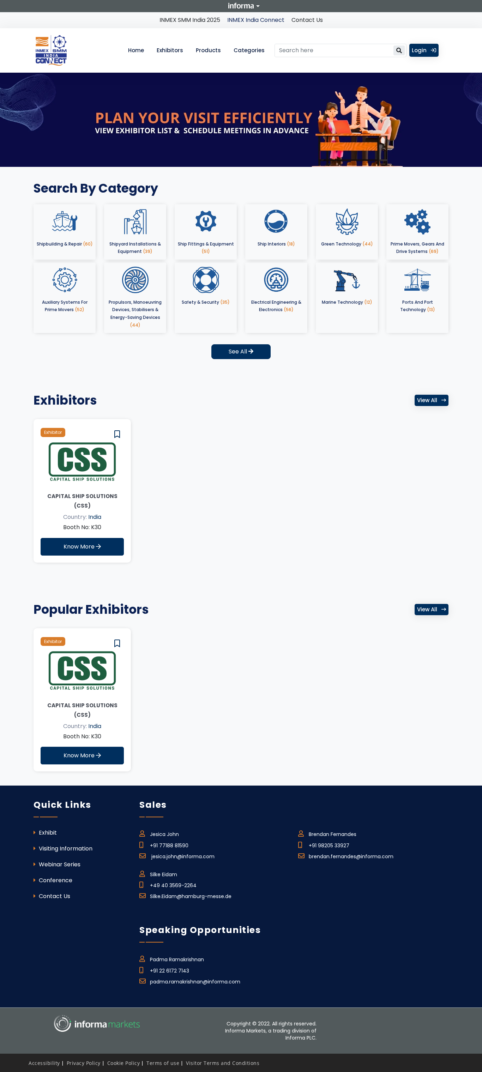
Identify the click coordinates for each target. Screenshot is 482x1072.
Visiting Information (64, 848)
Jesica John (164, 834)
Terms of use (162, 1063)
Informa (241, 5)
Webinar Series (58, 864)
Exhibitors (170, 50)
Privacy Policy (84, 1063)
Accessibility (44, 1063)
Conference (54, 880)
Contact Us (307, 20)
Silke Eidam (163, 874)
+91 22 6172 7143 (169, 970)
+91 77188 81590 (169, 845)
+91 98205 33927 (329, 845)
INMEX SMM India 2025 (189, 20)
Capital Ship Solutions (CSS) (82, 500)
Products (208, 50)
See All (238, 351)
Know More (80, 547)
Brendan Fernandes (332, 834)
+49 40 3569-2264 (173, 885)
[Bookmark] (117, 434)
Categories (249, 50)
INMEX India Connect (255, 20)
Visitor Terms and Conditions (222, 1063)
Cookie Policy (123, 1063)
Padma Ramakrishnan (177, 959)
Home (136, 50)
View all (428, 400)
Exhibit (47, 833)
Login (420, 50)
